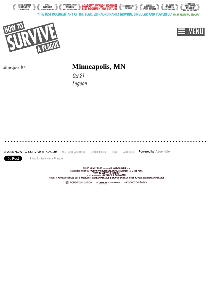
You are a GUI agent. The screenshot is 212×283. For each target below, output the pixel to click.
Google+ (128, 151)
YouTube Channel (73, 151)
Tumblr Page (97, 151)
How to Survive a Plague (46, 158)
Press (114, 151)
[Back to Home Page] (31, 37)
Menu (194, 32)
